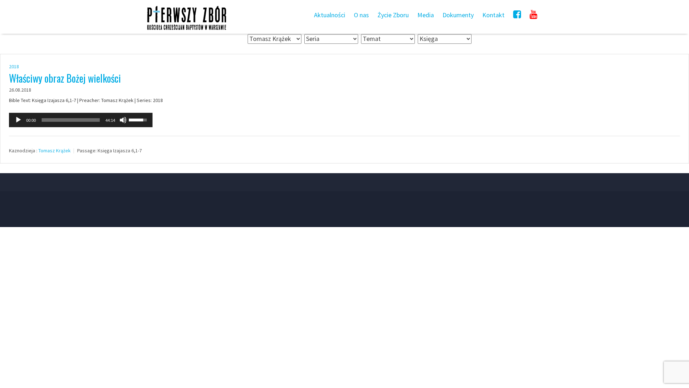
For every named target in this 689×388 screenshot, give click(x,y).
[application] (81, 120)
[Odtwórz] (18, 120)
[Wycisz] (123, 120)
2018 (14, 66)
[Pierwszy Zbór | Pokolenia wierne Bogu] (186, 30)
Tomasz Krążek (54, 150)
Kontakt (493, 15)
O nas (361, 15)
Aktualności (329, 15)
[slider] (71, 120)
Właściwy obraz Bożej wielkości (65, 78)
